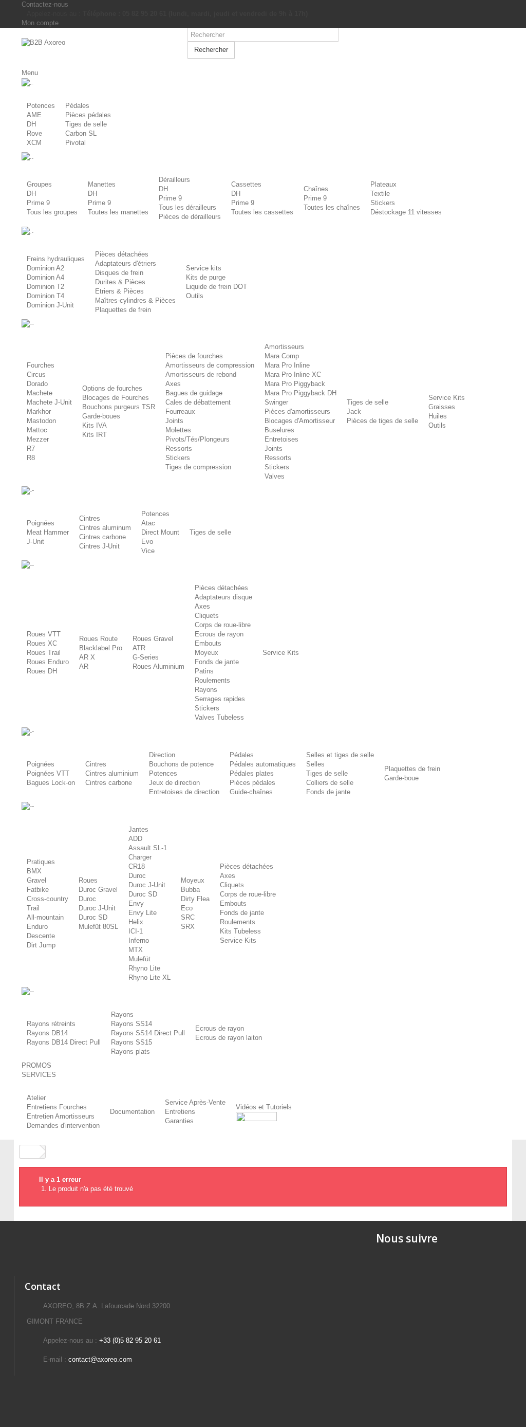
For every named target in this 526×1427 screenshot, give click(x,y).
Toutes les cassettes (262, 212)
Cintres (89, 518)
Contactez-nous (45, 4)
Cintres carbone (102, 537)
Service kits (203, 268)
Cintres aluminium (112, 773)
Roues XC (42, 643)
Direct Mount (160, 532)
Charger (140, 857)
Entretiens (180, 1111)
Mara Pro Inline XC (293, 374)
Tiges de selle (86, 124)
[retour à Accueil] (30, 1151)
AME (34, 115)
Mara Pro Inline (287, 365)
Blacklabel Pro (100, 648)
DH (31, 124)
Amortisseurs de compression (209, 365)
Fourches (40, 365)
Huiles (437, 416)
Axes (173, 384)
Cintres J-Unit (99, 546)
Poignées (40, 523)
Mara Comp (282, 356)
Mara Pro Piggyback (295, 384)
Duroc (87, 899)
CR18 (136, 866)
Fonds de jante (217, 662)
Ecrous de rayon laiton (228, 1037)
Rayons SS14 (131, 1024)
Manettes (102, 184)
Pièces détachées (121, 254)
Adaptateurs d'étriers (125, 263)
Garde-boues (101, 416)
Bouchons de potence (181, 764)
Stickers (382, 203)
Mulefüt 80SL (98, 926)
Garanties (179, 1121)
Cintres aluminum (105, 528)
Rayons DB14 (47, 1033)
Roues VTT (44, 634)
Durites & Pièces (120, 282)
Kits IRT (94, 434)
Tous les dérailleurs (187, 207)
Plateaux (383, 184)
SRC (188, 917)
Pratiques (41, 862)
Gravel (36, 880)
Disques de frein (119, 273)
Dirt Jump (41, 945)
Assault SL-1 (147, 848)
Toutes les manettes (118, 212)
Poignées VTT (48, 773)
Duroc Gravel (98, 889)
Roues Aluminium (158, 666)
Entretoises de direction (184, 792)
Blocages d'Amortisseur (300, 421)
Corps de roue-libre (223, 625)
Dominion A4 (45, 277)
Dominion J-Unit (50, 305)
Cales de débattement (198, 402)
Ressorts (178, 448)
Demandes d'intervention (63, 1125)
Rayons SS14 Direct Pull (148, 1033)
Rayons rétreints (51, 1024)
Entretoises (281, 439)
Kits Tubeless (240, 931)
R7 (31, 448)
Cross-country (47, 899)
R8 (31, 458)
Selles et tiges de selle (340, 755)
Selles (315, 764)
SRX (188, 926)
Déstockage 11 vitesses (406, 212)
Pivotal (75, 143)
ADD (135, 839)
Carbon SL (81, 133)
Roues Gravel (153, 639)
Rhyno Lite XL (149, 977)
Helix (135, 922)
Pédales (77, 105)
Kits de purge (206, 277)
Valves (275, 476)
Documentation (132, 1111)
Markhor (39, 411)
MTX (135, 950)
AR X (87, 657)
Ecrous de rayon (219, 634)
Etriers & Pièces (119, 291)
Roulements (212, 680)
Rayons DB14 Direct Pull (64, 1042)
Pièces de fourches (194, 356)
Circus (36, 374)
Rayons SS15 (131, 1042)
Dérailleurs (174, 180)
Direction (162, 755)
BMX (34, 871)
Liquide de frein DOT (216, 286)
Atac (148, 523)
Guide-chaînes (251, 792)
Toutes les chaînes (332, 207)
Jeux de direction (174, 782)
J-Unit (35, 541)
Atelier (36, 1098)
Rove (34, 133)
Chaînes (316, 189)
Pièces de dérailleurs (190, 217)
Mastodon (41, 421)
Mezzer (38, 439)
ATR (139, 648)
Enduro (37, 926)
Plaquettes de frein (123, 310)
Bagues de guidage (193, 393)
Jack (354, 411)
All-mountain (45, 917)
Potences (41, 105)
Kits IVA (94, 425)
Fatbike (38, 889)
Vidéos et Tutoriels (264, 1107)
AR (83, 666)
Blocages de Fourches (115, 397)
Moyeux (206, 652)
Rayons (206, 689)
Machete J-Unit (49, 402)
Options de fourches (112, 388)
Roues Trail (44, 652)
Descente (41, 936)
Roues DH (42, 671)
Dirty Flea (195, 899)
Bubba (190, 889)
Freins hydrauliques (56, 259)
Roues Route (98, 639)
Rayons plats (130, 1051)
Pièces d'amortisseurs (297, 411)
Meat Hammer (48, 532)
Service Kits (446, 397)
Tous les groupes (52, 212)
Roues (88, 880)
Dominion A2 (45, 268)
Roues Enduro (48, 662)
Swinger (276, 402)
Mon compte (40, 23)
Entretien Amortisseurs (61, 1116)
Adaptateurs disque (223, 597)
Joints (174, 421)
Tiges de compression (198, 467)
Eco (187, 908)
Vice (148, 551)
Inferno (138, 940)
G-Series (146, 657)
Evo (147, 541)
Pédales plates (252, 773)
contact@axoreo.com (100, 1359)
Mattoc (37, 430)
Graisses (441, 407)
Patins (204, 671)
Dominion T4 (45, 296)
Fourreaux (180, 411)
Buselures (279, 430)
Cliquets (207, 615)
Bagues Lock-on (51, 782)
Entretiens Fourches (57, 1107)
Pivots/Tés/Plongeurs (197, 439)
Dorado (37, 384)
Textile (380, 193)
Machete (39, 393)
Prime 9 (38, 203)
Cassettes (246, 184)
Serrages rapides (220, 699)
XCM (34, 143)
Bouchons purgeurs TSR (118, 407)
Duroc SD (93, 917)
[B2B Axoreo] (97, 48)
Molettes (178, 430)
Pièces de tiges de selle (382, 421)
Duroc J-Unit (97, 908)
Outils (194, 296)
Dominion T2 (45, 286)
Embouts (208, 643)
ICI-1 (135, 931)
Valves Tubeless (219, 717)
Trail (33, 908)
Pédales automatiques (263, 764)
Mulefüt (139, 959)
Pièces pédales (88, 115)
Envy (136, 903)
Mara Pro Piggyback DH (300, 393)
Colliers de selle (329, 782)
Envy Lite (142, 913)
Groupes (39, 184)
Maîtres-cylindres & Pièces (135, 300)
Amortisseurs (284, 347)
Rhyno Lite (144, 968)
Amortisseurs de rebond (200, 374)
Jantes (138, 829)
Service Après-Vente (195, 1102)
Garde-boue (401, 778)
